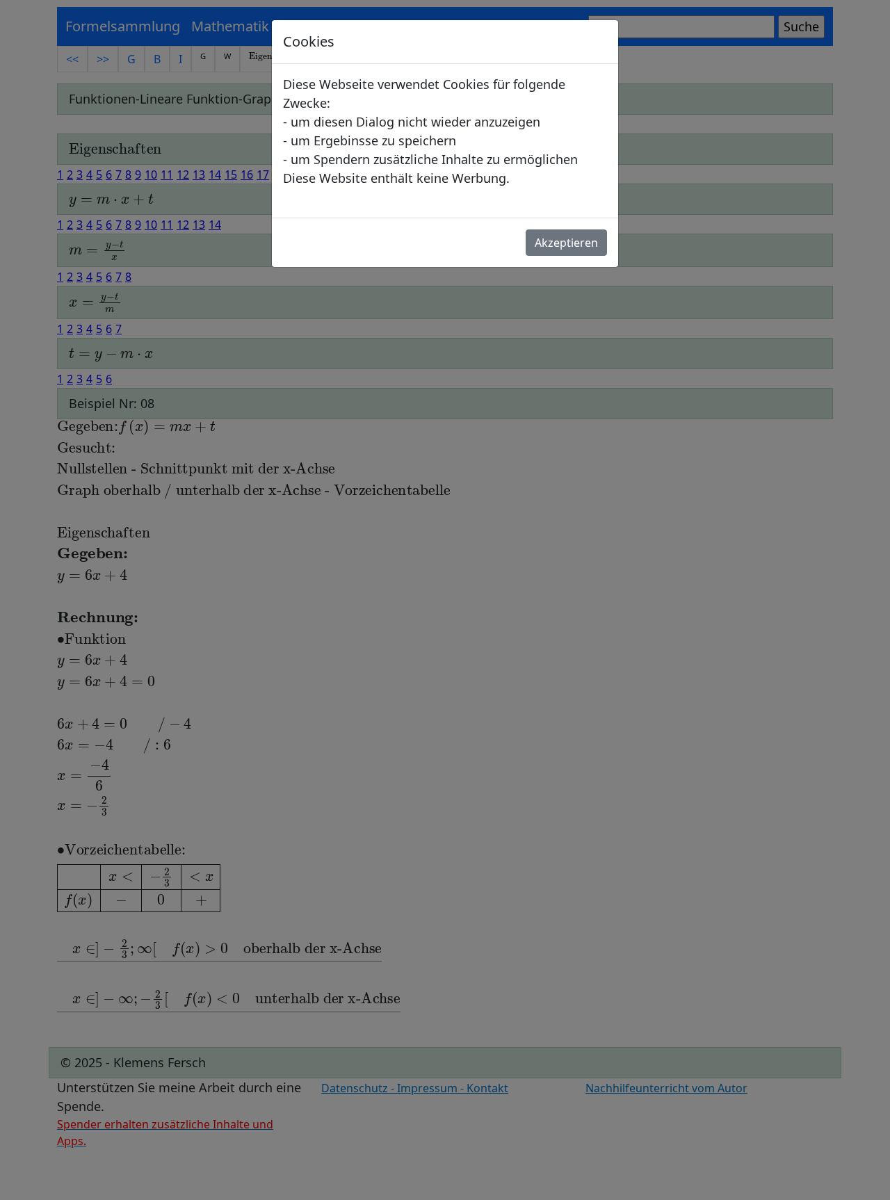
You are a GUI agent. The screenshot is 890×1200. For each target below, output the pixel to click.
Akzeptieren (566, 242)
